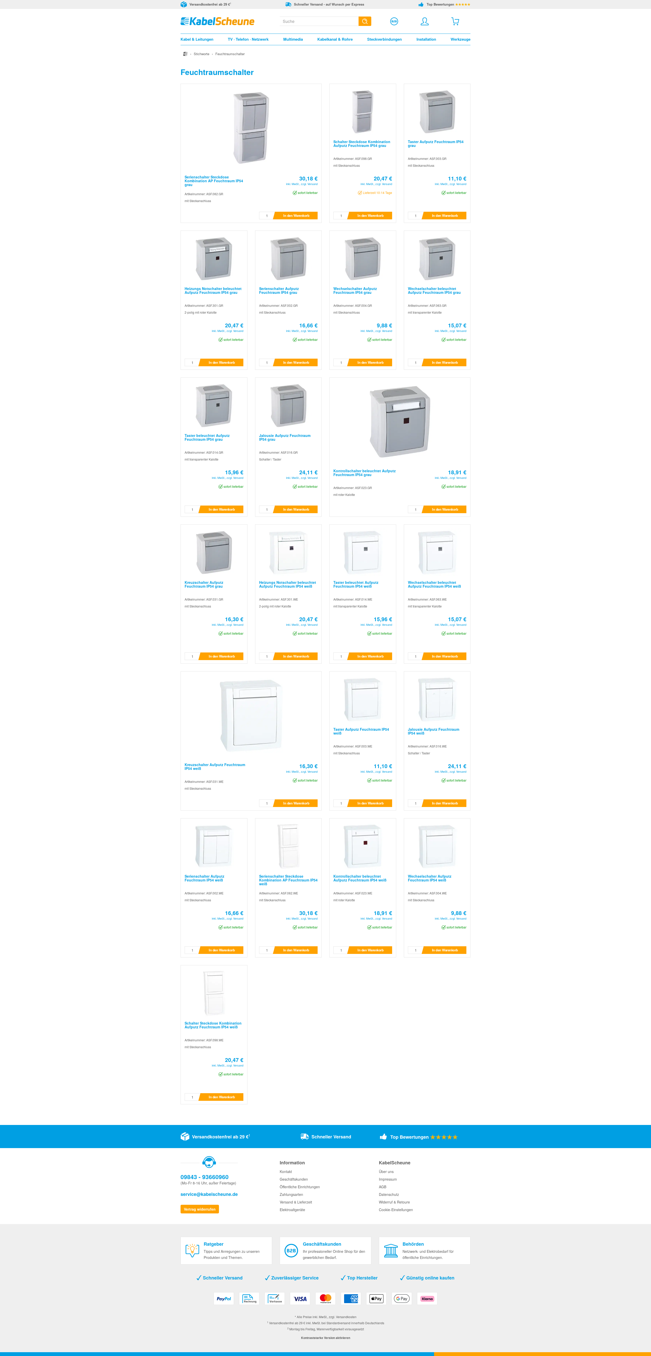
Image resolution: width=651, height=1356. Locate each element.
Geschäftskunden (294, 1179)
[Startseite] (185, 53)
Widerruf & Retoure (394, 1202)
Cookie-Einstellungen (396, 1209)
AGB (382, 1186)
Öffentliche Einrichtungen (300, 1186)
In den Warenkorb (296, 215)
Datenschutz (389, 1194)
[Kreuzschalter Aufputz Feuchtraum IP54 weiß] (251, 715)
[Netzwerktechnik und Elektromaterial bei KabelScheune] (217, 20)
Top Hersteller (362, 1278)
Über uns (386, 1171)
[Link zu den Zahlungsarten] (325, 1300)
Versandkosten (346, 1317)
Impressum (388, 1179)
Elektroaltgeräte (292, 1209)
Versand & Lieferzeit (296, 1202)
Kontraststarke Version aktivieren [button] (325, 1337)
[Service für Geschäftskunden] (394, 21)
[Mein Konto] (425, 21)
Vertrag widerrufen (200, 1209)
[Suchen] (365, 21)
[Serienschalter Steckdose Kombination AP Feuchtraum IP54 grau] (251, 127)
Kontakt (286, 1171)
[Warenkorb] (455, 21)
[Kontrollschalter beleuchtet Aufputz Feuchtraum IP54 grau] (399, 421)
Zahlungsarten (291, 1194)
